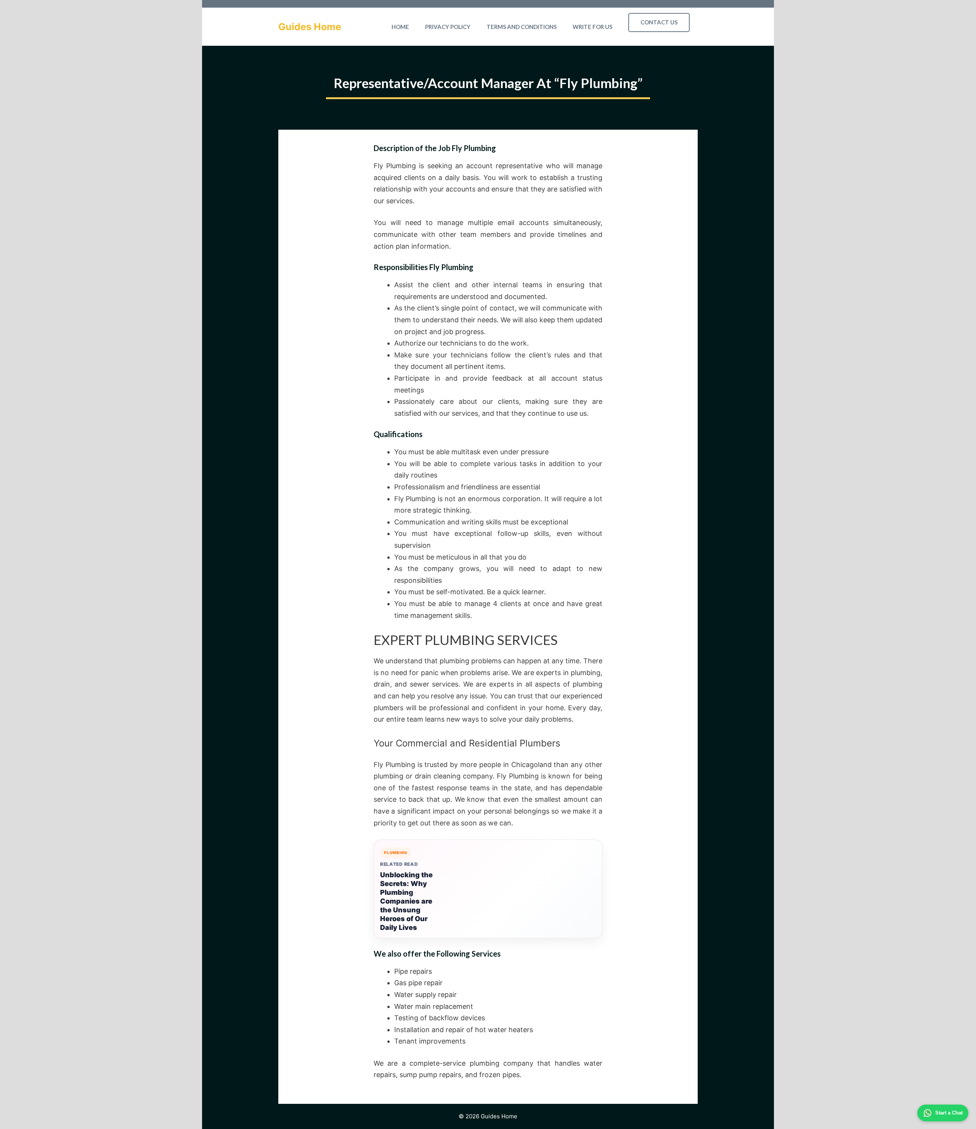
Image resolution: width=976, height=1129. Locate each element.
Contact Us (658, 22)
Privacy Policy (447, 26)
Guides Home (309, 26)
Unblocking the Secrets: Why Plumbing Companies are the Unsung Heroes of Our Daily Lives (406, 901)
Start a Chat (949, 1113)
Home (400, 26)
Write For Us (592, 26)
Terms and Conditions (521, 26)
